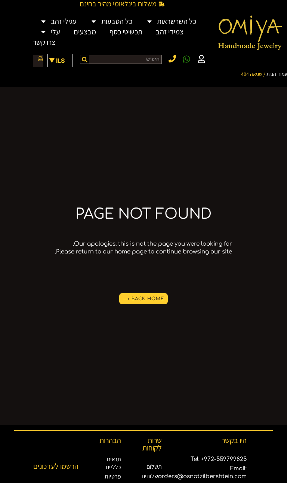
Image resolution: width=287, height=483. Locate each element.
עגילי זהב (64, 21)
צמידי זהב (169, 32)
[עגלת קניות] (37, 59)
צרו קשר (44, 42)
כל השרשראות (176, 21)
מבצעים (85, 32)
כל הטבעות (116, 21)
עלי (55, 32)
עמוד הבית (276, 74)
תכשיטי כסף (125, 32)
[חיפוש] (84, 59)
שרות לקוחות (152, 444)
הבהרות (110, 440)
